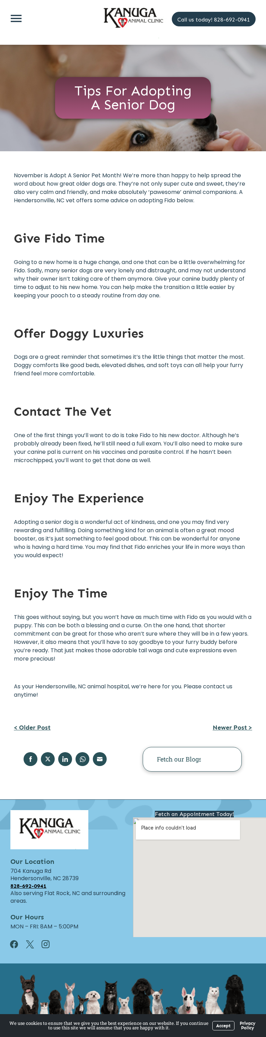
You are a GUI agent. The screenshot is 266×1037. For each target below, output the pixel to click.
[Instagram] (50, 944)
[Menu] (15, 18)
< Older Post (32, 727)
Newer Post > (232, 727)
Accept (223, 1025)
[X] (34, 944)
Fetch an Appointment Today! (194, 814)
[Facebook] (18, 944)
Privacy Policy (248, 1025)
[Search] (225, 759)
